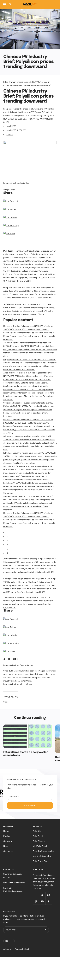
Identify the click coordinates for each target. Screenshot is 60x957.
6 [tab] (7, 553)
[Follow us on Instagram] (48, 895)
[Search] (10, 4)
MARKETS (11, 126)
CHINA (10, 134)
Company (7, 841)
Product (6, 836)
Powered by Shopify (22, 949)
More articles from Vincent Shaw (17, 684)
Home (6, 831)
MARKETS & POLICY (16, 130)
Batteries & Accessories (43, 851)
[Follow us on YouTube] (42, 901)
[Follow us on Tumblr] (48, 901)
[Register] (45, 930)
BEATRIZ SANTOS (31, 119)
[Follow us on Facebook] (36, 895)
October (9, 274)
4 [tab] (7, 544)
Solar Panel (38, 836)
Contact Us (8, 851)
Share (6, 702)
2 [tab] (7, 536)
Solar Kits (37, 831)
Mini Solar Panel (40, 846)
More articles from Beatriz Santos (18, 665)
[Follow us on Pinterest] (36, 901)
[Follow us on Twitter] (42, 895)
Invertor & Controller (42, 856)
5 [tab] (7, 549)
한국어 (7, 941)
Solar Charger (39, 841)
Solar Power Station (41, 861)
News (5, 846)
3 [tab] (7, 540)
